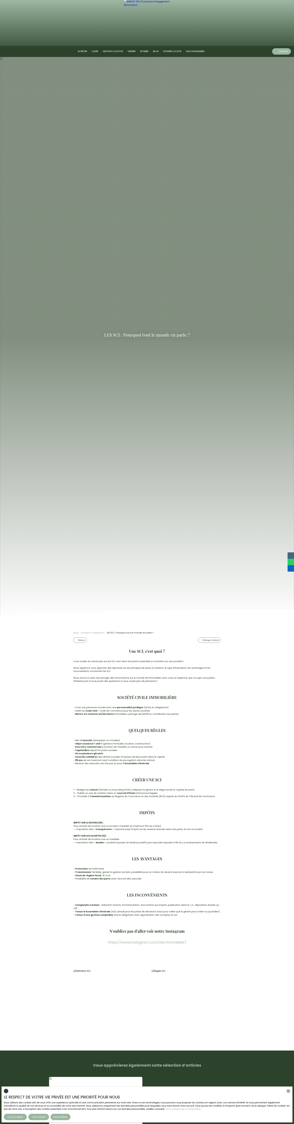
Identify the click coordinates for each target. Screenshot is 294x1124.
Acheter (82, 51)
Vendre (132, 51)
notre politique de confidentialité (182, 1109)
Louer (95, 51)
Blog (156, 51)
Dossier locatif (172, 51)
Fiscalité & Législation (92, 632)
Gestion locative (113, 51)
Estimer (144, 51)
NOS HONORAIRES (195, 51)
